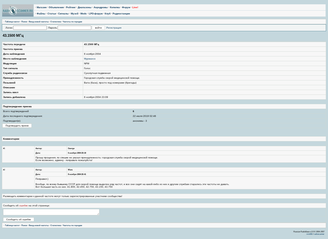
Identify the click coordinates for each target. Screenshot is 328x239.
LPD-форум (96, 13)
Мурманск (89, 58)
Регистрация (113, 27)
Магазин (42, 7)
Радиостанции (121, 13)
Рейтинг (71, 7)
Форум (126, 7)
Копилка (115, 7)
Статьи (52, 13)
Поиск (24, 21)
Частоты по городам (72, 21)
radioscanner (319, 234)
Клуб (107, 13)
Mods (83, 13)
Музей (74, 13)
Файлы (41, 13)
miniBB (309, 234)
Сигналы (63, 13)
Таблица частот (12, 21)
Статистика (55, 21)
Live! (135, 7)
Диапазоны (84, 7)
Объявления (56, 7)
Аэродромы (101, 7)
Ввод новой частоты (39, 21)
